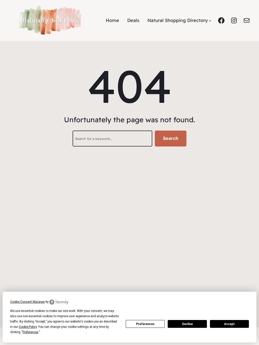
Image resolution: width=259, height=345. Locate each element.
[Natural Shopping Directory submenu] (210, 20)
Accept (229, 324)
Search (170, 138)
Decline (187, 324)
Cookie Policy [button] (28, 327)
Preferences (145, 324)
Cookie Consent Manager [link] (27, 302)
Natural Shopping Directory (177, 20)
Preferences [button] (30, 332)
